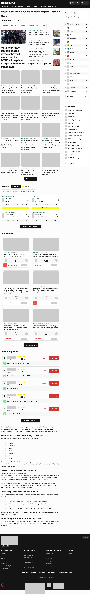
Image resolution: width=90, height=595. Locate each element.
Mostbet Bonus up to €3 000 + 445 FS (18, 376)
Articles (23, 25)
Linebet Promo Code (29, 565)
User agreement (52, 572)
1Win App (3, 553)
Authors (70, 553)
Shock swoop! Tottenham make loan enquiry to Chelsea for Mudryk (39, 43)
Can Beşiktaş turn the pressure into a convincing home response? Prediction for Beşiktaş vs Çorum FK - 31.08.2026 (16, 291)
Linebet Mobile (5, 561)
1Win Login (48, 556)
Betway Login (49, 566)
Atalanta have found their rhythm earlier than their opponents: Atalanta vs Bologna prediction (16, 327)
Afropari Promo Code (29, 567)
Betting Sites (52, 6)
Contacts (33, 572)
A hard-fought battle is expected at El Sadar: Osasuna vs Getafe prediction (45, 255)
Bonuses (43, 6)
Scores (14, 6)
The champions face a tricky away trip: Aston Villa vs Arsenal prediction (45, 327)
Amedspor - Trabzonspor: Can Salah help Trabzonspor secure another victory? (45, 290)
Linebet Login (49, 558)
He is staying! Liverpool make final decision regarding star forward (9, 90)
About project (25, 572)
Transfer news (33, 25)
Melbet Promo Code (28, 562)
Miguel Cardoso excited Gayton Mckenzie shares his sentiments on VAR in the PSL (38, 34)
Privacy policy (41, 572)
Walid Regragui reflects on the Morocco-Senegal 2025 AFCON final (51, 90)
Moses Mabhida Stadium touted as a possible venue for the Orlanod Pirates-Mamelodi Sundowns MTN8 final (30, 145)
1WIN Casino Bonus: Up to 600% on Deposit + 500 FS (23, 401)
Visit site (54, 358)
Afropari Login (49, 553)
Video (43, 25)
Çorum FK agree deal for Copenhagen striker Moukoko (50, 172)
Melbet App (4, 556)
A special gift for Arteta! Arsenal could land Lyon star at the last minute (39, 64)
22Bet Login (49, 561)
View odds (38, 265)
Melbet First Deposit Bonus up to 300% (18, 363)
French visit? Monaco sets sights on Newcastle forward (50, 115)
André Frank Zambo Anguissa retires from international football (28, 172)
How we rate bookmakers (65, 572)
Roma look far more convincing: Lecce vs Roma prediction (14, 255)
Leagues (20, 6)
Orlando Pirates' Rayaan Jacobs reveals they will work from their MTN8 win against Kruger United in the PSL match (13, 57)
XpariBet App (4, 568)
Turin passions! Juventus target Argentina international (29, 90)
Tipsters (70, 556)
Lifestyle (5, 25)
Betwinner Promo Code (29, 560)
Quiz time (14, 25)
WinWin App (4, 563)
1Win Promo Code (28, 557)
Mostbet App (4, 558)
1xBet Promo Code (12, 388)
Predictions (5, 6)
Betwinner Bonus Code (13, 414)
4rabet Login (49, 563)
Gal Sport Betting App (6, 566)
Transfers (35, 6)
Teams (28, 6)
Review (44, 358)
